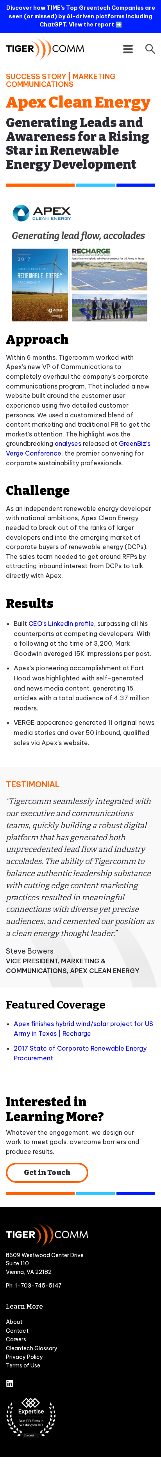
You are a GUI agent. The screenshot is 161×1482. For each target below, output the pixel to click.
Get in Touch (47, 1172)
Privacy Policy (24, 1356)
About (14, 1321)
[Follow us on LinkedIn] (10, 1384)
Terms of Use (23, 1365)
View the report (91, 24)
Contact (17, 1330)
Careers (16, 1339)
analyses (68, 443)
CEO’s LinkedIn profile (61, 623)
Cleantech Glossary (31, 1348)
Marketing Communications (61, 80)
